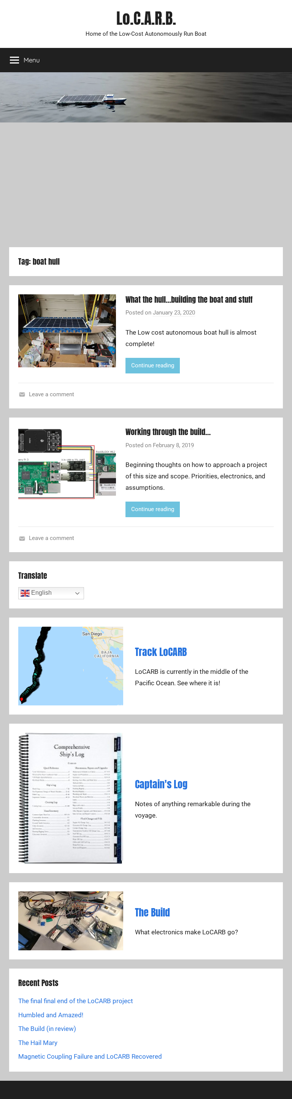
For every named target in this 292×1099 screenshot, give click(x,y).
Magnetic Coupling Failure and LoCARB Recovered (90, 1056)
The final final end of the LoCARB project (75, 1001)
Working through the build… (168, 432)
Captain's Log (161, 784)
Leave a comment (51, 394)
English (41, 592)
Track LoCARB (161, 651)
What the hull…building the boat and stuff (188, 299)
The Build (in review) (47, 1028)
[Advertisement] (146, 185)
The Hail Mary (37, 1043)
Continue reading (152, 365)
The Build (152, 912)
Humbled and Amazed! (50, 1015)
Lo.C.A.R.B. (146, 18)
